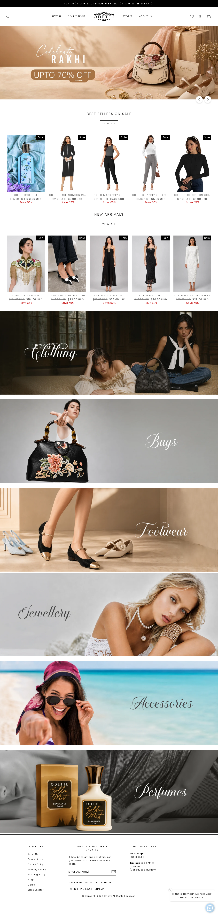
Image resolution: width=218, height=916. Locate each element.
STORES (127, 16)
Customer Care (144, 846)
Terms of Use (35, 859)
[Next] (207, 99)
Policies (36, 846)
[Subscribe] (113, 872)
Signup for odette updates (92, 848)
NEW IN (56, 16)
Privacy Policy (35, 864)
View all (109, 123)
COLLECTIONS (76, 16)
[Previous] (199, 99)
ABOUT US (145, 16)
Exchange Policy (37, 869)
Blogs (31, 879)
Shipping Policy (36, 874)
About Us (33, 854)
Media (31, 884)
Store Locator (36, 889)
